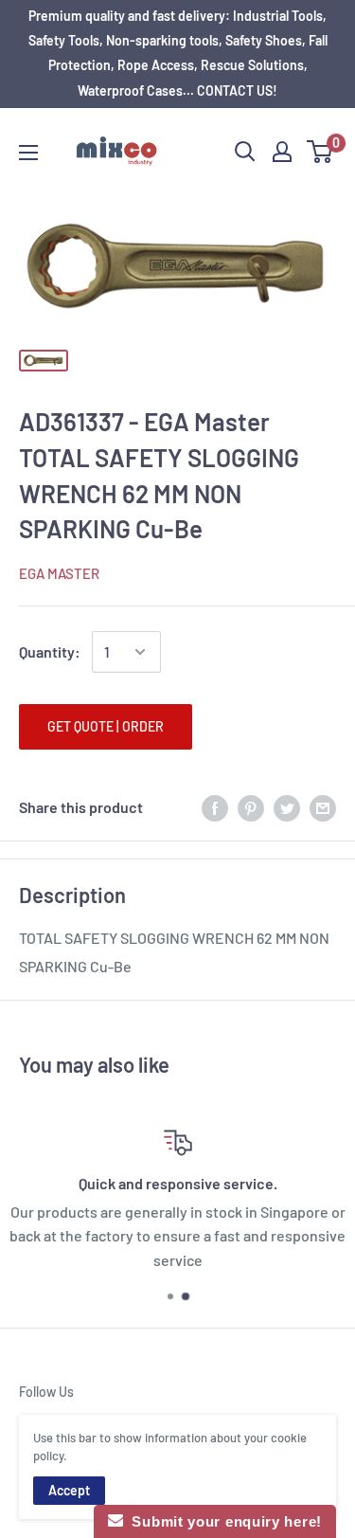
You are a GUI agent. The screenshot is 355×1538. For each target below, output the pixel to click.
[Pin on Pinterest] (251, 807)
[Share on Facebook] (215, 807)
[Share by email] (323, 807)
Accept (69, 1490)
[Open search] (245, 151)
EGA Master (59, 573)
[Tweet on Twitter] (287, 807)
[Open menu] (28, 152)
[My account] (282, 151)
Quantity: (49, 651)
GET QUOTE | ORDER (105, 726)
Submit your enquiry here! (222, 1521)
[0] (320, 151)
